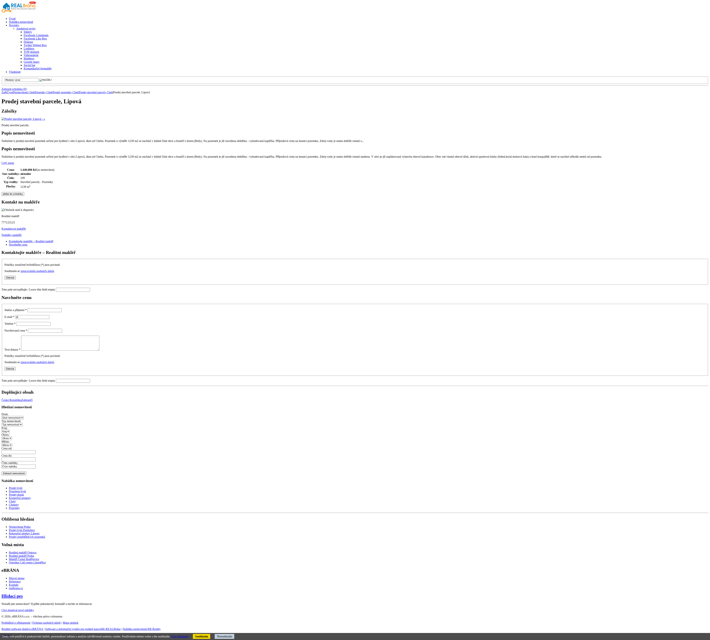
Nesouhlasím (224, 636)
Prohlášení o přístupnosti (15, 622)
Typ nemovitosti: (11, 421)
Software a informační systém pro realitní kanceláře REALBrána (83, 629)
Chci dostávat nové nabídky (17, 610)
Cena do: (6, 455)
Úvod (10, 92)
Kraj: (4, 428)
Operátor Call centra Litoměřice (27, 562)
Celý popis (7, 162)
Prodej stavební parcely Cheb (96, 92)
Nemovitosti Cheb (24, 92)
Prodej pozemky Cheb (66, 92)
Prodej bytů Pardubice (22, 530)
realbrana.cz (16, 588)
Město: (5, 441)
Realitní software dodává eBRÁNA (22, 629)
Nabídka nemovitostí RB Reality (142, 629)
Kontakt (13, 584)
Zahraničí (27, 400)
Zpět (4, 92)
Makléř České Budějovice (24, 559)
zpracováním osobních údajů (37, 271)
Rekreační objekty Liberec (24, 533)
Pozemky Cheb (44, 92)
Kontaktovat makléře (13, 228)
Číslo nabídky (9, 462)
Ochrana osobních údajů (46, 622)
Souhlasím (201, 636)
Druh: (4, 414)
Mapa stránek (70, 622)
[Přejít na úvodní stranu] (19, 12)
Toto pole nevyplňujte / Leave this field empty (28, 289)
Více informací (179, 636)
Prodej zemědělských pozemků (27, 536)
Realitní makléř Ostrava (22, 552)
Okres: (5, 434)
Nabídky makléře (11, 235)
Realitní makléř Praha (21, 555)
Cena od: (6, 448)
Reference (15, 581)
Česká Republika (11, 400)
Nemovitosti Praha (20, 526)
